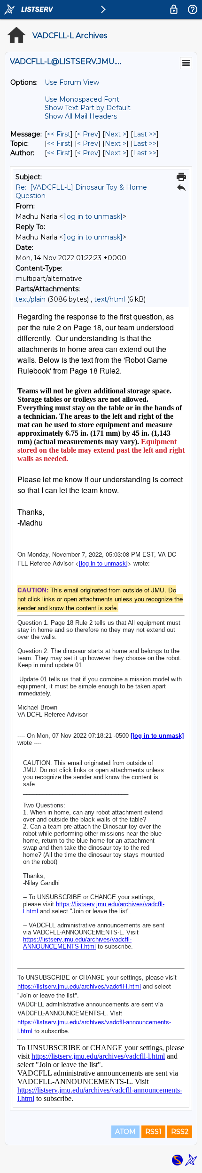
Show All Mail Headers (81, 116)
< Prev (87, 134)
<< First (58, 134)
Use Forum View (72, 82)
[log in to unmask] (93, 216)
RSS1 (153, 1131)
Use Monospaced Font (82, 99)
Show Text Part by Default (88, 108)
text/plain (31, 299)
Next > (115, 134)
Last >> (144, 134)
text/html (109, 299)
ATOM (125, 1131)
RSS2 (179, 1131)
